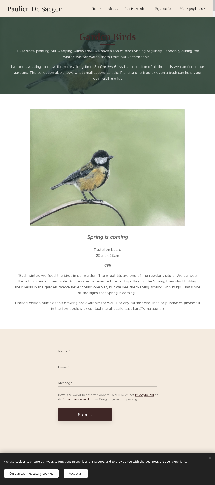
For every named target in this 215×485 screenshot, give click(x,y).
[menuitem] (97, 8)
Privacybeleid (144, 395)
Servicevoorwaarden (77, 399)
